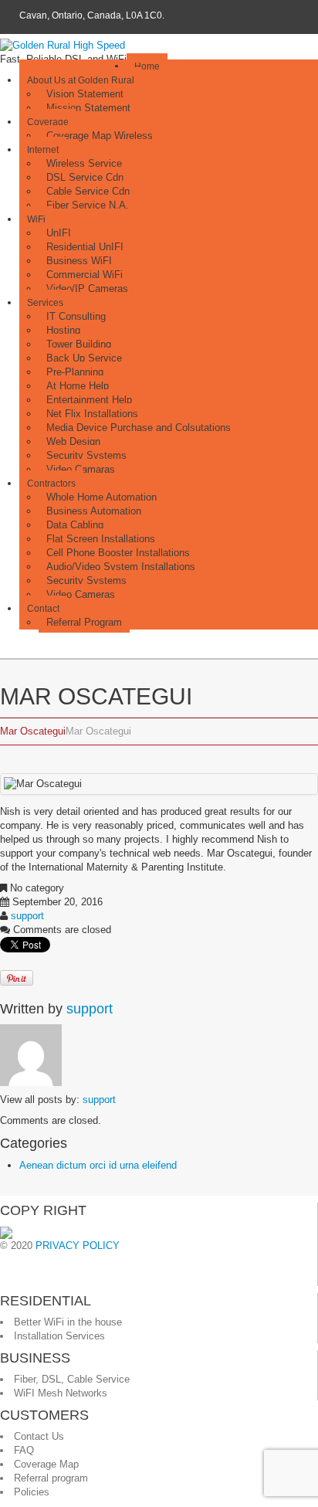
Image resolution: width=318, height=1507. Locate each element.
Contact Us (39, 1436)
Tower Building (78, 344)
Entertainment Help (89, 400)
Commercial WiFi (84, 274)
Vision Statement (84, 94)
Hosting (63, 330)
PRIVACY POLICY (78, 1245)
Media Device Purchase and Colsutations (138, 427)
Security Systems (86, 455)
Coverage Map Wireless (99, 135)
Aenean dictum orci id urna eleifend (98, 1165)
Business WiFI (79, 260)
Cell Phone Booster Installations (118, 552)
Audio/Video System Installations (120, 566)
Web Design (73, 441)
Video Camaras (80, 469)
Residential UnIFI (84, 247)
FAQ (24, 1450)
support (27, 916)
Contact (43, 608)
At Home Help (77, 386)
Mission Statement (88, 108)
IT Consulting (76, 316)
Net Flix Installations (92, 413)
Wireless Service (84, 163)
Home (147, 66)
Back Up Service (84, 358)
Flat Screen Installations (100, 539)
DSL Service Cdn (84, 177)
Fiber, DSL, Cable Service (72, 1379)
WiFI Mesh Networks (60, 1393)
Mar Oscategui (33, 731)
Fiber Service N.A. (87, 205)
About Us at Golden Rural (80, 80)
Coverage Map (46, 1464)
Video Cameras (80, 594)
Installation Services (59, 1336)
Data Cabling (74, 525)
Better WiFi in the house (68, 1322)
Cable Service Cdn (88, 191)
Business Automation (93, 511)
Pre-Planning (74, 372)
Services (45, 302)
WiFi (36, 219)
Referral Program (84, 622)
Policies (31, 1492)
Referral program (51, 1478)
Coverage (48, 122)
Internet (43, 149)
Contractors (51, 483)
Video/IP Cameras (87, 288)
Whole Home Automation (101, 497)
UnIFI (58, 233)
